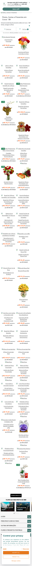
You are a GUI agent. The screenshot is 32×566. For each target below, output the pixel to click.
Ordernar (8, 29)
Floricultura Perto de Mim (16, 500)
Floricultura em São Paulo (7, 508)
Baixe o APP (16, 9)
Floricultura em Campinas (21, 508)
